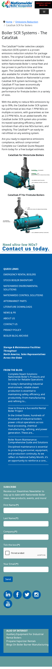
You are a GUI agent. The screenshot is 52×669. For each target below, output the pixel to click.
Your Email (10, 564)
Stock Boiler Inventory (18, 280)
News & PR (9, 312)
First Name (10, 505)
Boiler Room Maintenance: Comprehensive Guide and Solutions (28, 441)
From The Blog (12, 370)
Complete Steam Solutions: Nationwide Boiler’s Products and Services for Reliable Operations (26, 376)
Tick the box (11, 544)
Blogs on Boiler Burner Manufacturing (27, 644)
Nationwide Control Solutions (23, 295)
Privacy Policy (12, 330)
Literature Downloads (17, 306)
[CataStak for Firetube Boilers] (26, 214)
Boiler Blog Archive (15, 335)
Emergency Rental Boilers (19, 274)
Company (10, 531)
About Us (9, 318)
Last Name (10, 518)
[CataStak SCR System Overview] (26, 173)
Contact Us (10, 324)
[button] (44, 11)
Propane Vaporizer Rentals (21, 641)
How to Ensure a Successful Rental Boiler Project (27, 409)
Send (8, 579)
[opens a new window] (7, 594)
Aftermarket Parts (15, 301)
